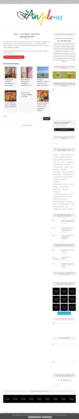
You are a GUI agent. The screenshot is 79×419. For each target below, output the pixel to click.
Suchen (5, 116)
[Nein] (77, 416)
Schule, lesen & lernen (58, 201)
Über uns (58, 1)
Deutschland (68, 164)
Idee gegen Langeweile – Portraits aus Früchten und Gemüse (67, 265)
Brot (58, 162)
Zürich (64, 209)
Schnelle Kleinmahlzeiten (59, 199)
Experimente (64, 169)
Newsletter (28, 51)
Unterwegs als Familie (44, 1)
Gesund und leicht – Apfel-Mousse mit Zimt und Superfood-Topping (43, 106)
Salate (69, 196)
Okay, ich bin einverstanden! (34, 417)
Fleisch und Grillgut (68, 174)
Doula (72, 167)
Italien (71, 184)
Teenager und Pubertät (64, 204)
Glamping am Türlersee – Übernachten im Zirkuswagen (10, 82)
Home (4, 1)
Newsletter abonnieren (14, 57)
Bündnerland (70, 162)
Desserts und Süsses (58, 164)
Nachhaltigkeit (57, 189)
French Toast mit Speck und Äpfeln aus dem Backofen (10, 105)
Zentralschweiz (57, 209)
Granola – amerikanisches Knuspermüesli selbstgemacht (67, 237)
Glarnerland (56, 181)
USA (66, 206)
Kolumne (55, 186)
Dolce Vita (66, 167)
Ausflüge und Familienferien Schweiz (62, 157)
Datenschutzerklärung (47, 417)
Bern (54, 162)
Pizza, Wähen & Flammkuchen (60, 194)
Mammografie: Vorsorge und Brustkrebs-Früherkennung (26, 82)
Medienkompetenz (63, 186)
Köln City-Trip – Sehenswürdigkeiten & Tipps (26, 94)
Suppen (55, 204)
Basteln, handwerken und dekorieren (62, 159)
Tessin (73, 204)
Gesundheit (64, 179)
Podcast (67, 1)
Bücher (63, 162)
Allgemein (55, 154)
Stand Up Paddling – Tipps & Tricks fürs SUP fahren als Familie (42, 82)
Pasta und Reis (56, 191)
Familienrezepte (27, 1)
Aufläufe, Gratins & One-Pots (67, 154)
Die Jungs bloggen (57, 167)
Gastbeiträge (56, 179)
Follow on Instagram (64, 313)
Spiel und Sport (69, 201)
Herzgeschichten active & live (60, 184)
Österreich (70, 209)
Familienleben (13, 1)
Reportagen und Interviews (60, 196)
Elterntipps (56, 169)
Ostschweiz (65, 189)
